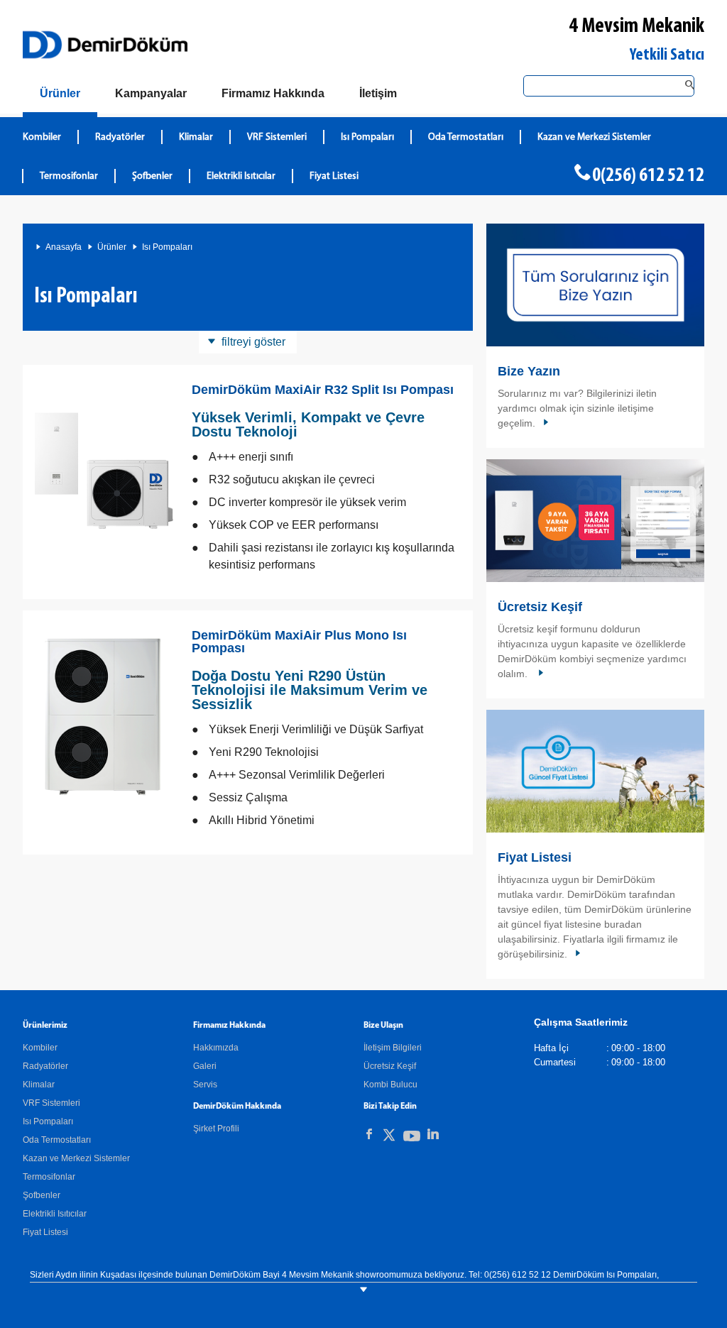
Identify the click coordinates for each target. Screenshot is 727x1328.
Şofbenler (152, 176)
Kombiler (42, 137)
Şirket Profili (216, 1129)
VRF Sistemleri (277, 137)
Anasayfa (63, 247)
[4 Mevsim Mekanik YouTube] (411, 1139)
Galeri (205, 1066)
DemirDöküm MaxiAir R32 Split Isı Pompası (323, 389)
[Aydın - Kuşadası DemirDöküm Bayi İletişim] (595, 285)
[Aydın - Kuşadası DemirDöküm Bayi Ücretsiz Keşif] (595, 520)
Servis (205, 1085)
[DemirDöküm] (105, 45)
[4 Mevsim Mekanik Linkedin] (433, 1134)
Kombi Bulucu (390, 1085)
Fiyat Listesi (334, 176)
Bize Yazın (529, 371)
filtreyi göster (253, 342)
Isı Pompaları (367, 137)
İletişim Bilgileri (393, 1048)
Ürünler (111, 247)
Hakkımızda (216, 1048)
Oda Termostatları (465, 137)
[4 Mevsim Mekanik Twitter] (389, 1137)
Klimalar (196, 137)
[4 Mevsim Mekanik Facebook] (369, 1134)
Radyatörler (120, 137)
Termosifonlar (69, 176)
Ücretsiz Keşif (540, 606)
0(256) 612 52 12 (648, 176)
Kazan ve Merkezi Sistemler (594, 137)
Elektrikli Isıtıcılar (241, 176)
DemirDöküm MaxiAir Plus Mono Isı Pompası (299, 641)
